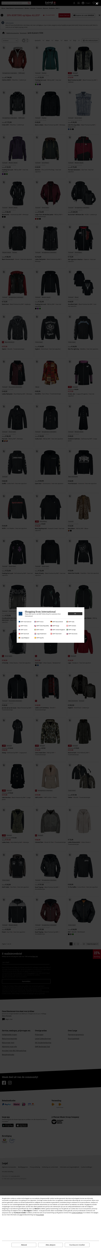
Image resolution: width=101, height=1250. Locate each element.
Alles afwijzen (50, 1245)
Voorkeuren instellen (77, 1245)
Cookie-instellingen (77, 1213)
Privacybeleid (40, 1215)
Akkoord (24, 1245)
